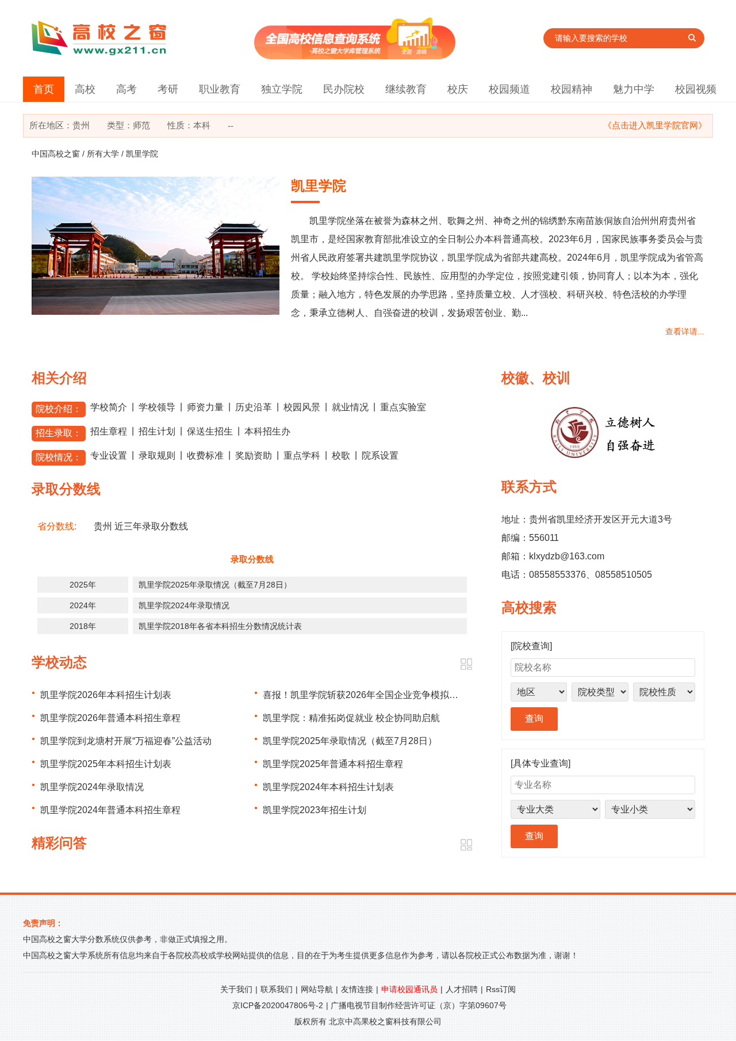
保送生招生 (210, 431)
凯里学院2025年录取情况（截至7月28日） (215, 584)
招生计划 (157, 431)
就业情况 (350, 407)
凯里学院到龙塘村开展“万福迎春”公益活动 (126, 741)
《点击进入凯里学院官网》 (655, 125)
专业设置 (108, 455)
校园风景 (301, 407)
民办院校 (344, 89)
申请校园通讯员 (409, 989)
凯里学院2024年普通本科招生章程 (110, 810)
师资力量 (205, 407)
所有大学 (103, 153)
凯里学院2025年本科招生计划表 (105, 764)
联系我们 (276, 989)
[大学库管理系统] (354, 56)
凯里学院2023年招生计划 (314, 810)
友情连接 (357, 989)
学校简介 (108, 407)
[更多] (466, 664)
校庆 (457, 89)
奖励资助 (253, 455)
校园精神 (571, 89)
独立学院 (281, 89)
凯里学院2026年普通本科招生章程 (110, 718)
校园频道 (509, 89)
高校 (85, 89)
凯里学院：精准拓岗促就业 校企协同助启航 (351, 718)
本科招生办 (267, 431)
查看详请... (684, 331)
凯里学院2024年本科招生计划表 (328, 787)
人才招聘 (462, 989)
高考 (126, 89)
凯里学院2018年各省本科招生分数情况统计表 (220, 626)
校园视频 (695, 89)
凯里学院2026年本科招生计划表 (105, 695)
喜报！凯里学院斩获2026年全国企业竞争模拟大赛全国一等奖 (388, 695)
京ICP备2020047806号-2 (277, 1005)
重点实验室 (403, 407)
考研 (168, 89)
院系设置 (380, 455)
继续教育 (406, 89)
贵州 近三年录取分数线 (141, 526)
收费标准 (205, 455)
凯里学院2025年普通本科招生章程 (333, 764)
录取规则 (157, 455)
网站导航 (317, 989)
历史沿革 (253, 407)
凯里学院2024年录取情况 (184, 605)
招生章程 (108, 431)
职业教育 (219, 89)
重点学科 (301, 455)
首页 (43, 89)
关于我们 (236, 989)
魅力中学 (633, 89)
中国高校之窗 (56, 153)
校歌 (341, 455)
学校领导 (157, 407)
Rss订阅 (501, 989)
